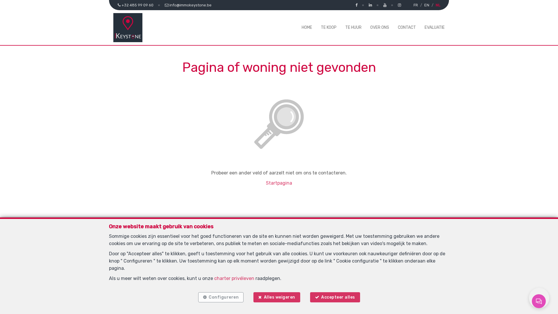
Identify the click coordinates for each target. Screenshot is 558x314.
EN (426, 5)
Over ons (379, 27)
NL (438, 5)
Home (307, 27)
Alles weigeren (279, 297)
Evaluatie (435, 27)
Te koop (329, 27)
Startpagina (279, 183)
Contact (407, 27)
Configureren (224, 297)
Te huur (353, 27)
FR (416, 5)
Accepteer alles (338, 297)
